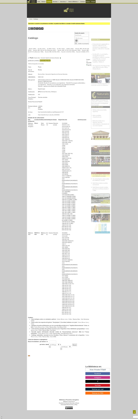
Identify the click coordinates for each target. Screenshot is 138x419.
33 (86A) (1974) (51, 48)
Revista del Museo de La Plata (102, 139)
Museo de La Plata (105, 221)
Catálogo (49, 1)
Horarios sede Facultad (104, 163)
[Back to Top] (134, 412)
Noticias (43, 1)
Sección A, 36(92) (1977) (82, 52)
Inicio (39, 1)
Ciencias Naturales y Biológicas (49, 91)
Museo (88, 1)
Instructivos (63, 1)
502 (39, 94)
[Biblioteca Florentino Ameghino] (32, 1)
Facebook (97, 373)
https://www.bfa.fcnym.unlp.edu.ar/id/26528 (48, 114)
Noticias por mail (97, 389)
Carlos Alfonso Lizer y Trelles (64, 319)
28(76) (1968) (32, 48)
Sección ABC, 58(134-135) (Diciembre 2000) (44, 50)
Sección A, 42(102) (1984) (68, 52)
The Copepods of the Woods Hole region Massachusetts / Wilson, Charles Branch (101, 67)
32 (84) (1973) (42, 48)
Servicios (55, 1)
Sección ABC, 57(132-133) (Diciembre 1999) (69, 50)
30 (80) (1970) (61, 48)
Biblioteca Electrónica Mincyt (102, 232)
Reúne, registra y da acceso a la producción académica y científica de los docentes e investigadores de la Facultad (100, 102)
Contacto (82, 1)
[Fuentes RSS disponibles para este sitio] (58, 355)
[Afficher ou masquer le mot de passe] (76, 40)
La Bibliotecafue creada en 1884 (105, 201)
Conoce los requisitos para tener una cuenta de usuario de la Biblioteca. (100, 84)
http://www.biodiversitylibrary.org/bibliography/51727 (51, 112)
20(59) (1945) (70, 48)
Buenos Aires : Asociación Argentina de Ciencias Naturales (52, 74)
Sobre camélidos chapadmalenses (97, 116)
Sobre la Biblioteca (73, 1)
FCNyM (93, 1)
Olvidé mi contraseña (83, 43)
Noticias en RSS (97, 393)
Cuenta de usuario (79, 33)
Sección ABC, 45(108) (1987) (52, 52)
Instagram (97, 377)
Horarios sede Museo (104, 151)
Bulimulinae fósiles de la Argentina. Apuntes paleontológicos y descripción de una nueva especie (101, 123)
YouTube (98, 385)
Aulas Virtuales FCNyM (98, 369)
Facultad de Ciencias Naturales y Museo (104, 211)
